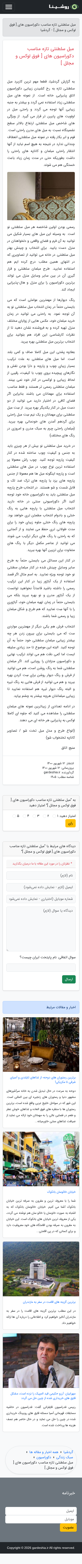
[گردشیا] (63, 7)
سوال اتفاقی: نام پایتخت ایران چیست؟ (48, 957)
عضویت (68, 1527)
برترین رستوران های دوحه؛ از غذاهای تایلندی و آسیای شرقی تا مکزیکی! (43, 1079)
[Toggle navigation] (9, 7)
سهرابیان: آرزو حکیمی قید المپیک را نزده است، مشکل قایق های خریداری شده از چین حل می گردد (43, 1396)
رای (70, 823)
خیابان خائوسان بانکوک (61, 1192)
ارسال (69, 979)
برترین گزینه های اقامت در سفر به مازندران (49, 1302)
